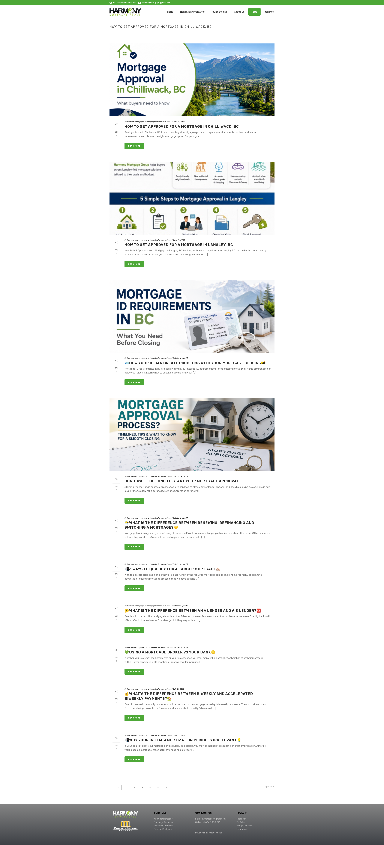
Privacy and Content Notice (208, 833)
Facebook (241, 819)
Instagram (242, 829)
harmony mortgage (135, 122)
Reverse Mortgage (163, 829)
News (254, 12)
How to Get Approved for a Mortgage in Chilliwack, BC (181, 126)
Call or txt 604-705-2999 (207, 822)
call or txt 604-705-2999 (124, 2)
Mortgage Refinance (164, 822)
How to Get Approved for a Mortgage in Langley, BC (178, 245)
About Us (239, 12)
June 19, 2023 (179, 735)
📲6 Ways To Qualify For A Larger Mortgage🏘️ (172, 569)
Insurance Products (163, 825)
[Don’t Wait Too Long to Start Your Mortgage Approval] (192, 434)
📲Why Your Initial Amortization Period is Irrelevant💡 (183, 740)
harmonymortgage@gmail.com (156, 2)
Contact (269, 12)
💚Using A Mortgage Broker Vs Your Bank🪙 (170, 652)
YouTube (241, 822)
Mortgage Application (192, 12)
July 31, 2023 (178, 689)
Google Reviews (244, 825)
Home (263, 33)
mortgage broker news (156, 122)
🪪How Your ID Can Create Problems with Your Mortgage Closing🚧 (195, 363)
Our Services (219, 12)
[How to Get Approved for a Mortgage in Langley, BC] (192, 198)
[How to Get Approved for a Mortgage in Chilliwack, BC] (192, 79)
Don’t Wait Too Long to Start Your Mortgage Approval (181, 481)
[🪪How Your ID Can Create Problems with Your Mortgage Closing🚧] (192, 316)
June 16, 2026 (179, 122)
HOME (170, 12)
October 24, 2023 (180, 358)
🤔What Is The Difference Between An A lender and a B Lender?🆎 (192, 610)
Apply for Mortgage (163, 819)
